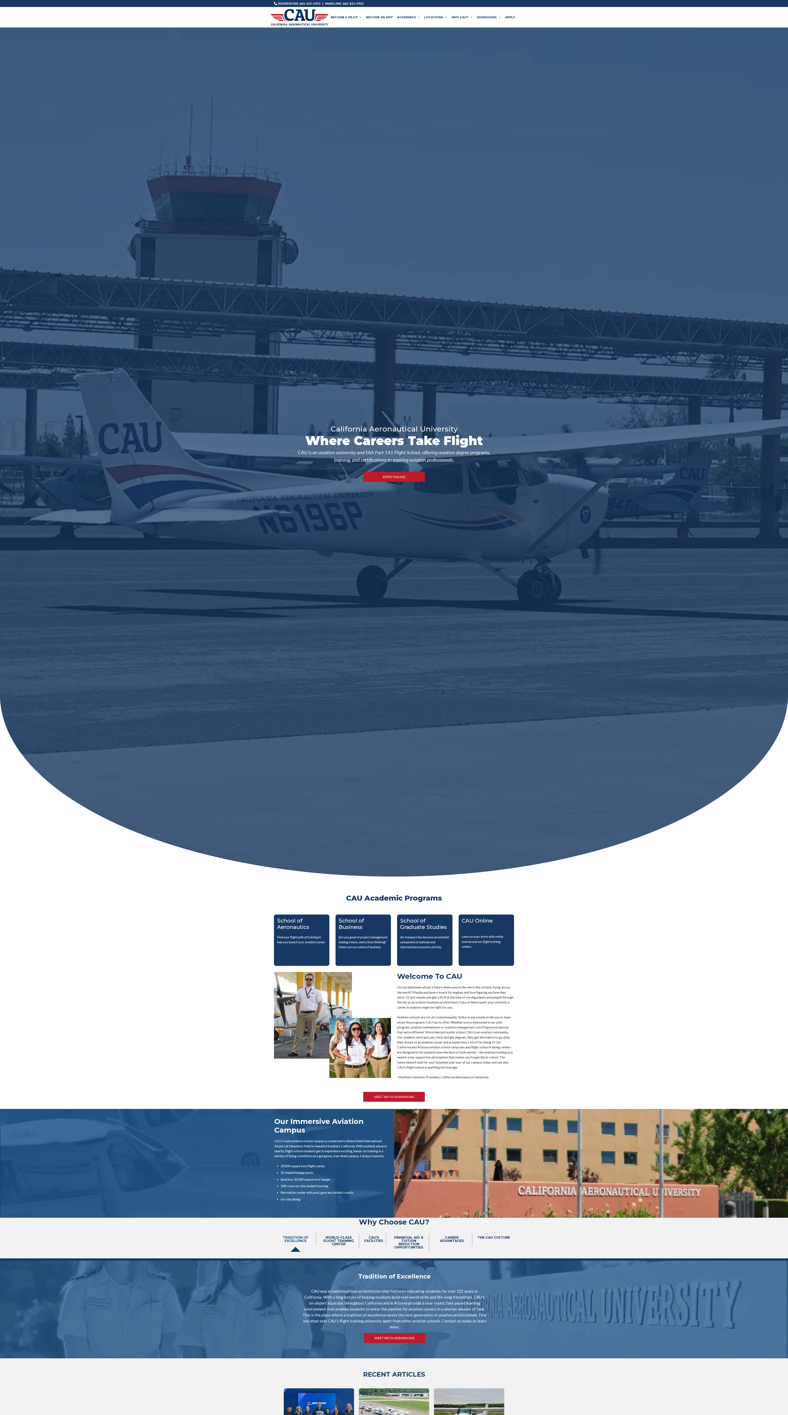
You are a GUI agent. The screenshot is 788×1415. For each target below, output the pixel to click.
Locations (433, 17)
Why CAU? (459, 17)
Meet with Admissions (394, 1097)
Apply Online (394, 477)
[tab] (295, 1242)
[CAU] (299, 17)
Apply (510, 17)
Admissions (487, 17)
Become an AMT (379, 17)
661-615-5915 (310, 3)
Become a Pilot (344, 17)
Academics (406, 17)
